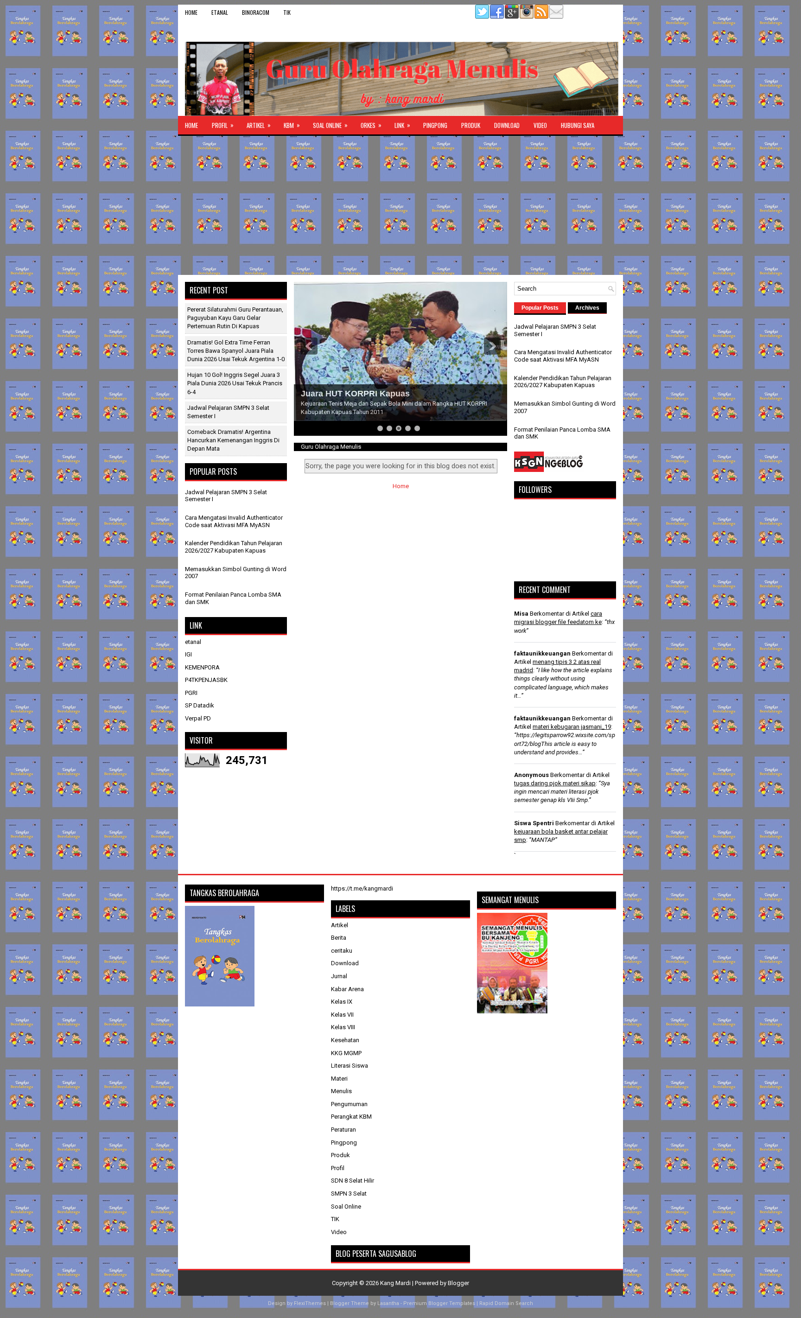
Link (402, 125)
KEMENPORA (202, 667)
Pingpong (435, 125)
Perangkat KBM (351, 1116)
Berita (338, 937)
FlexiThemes (310, 1303)
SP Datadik (199, 705)
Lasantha (388, 1303)
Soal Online (330, 125)
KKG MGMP (346, 1053)
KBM (292, 125)
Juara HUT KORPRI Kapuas (355, 393)
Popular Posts (540, 308)
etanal (219, 12)
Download (507, 125)
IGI (188, 654)
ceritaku (341, 950)
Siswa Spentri (534, 823)
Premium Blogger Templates (439, 1303)
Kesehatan (345, 1040)
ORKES (371, 125)
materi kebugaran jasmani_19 (572, 726)
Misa (521, 613)
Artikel (259, 125)
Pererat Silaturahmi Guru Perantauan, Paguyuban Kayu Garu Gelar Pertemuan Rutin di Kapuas (235, 318)
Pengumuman (349, 1104)
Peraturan (343, 1129)
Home (191, 12)
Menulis (341, 1091)
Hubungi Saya (577, 125)
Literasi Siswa (349, 1065)
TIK (287, 12)
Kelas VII (342, 1014)
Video (540, 125)
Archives (587, 308)
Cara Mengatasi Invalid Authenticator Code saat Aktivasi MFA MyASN (234, 521)
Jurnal (339, 976)
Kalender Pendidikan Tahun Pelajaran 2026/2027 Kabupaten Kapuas (233, 547)
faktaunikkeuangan (542, 653)
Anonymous (531, 774)
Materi (339, 1078)
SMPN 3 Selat (349, 1193)
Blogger (458, 1283)
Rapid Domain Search (506, 1303)
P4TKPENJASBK (206, 679)
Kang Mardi (396, 1283)
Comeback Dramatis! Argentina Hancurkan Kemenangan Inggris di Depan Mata (233, 440)
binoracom (255, 12)
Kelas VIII (343, 1027)
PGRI (191, 692)
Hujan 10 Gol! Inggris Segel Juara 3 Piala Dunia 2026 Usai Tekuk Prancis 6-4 (234, 383)
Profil (223, 125)
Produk (470, 125)
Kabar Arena (347, 989)
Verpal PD (198, 718)
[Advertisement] (400, 205)
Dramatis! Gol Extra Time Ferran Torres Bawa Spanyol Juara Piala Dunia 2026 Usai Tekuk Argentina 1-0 (236, 351)
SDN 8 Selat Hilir (352, 1180)
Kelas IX (341, 1001)
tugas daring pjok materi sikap (555, 783)
